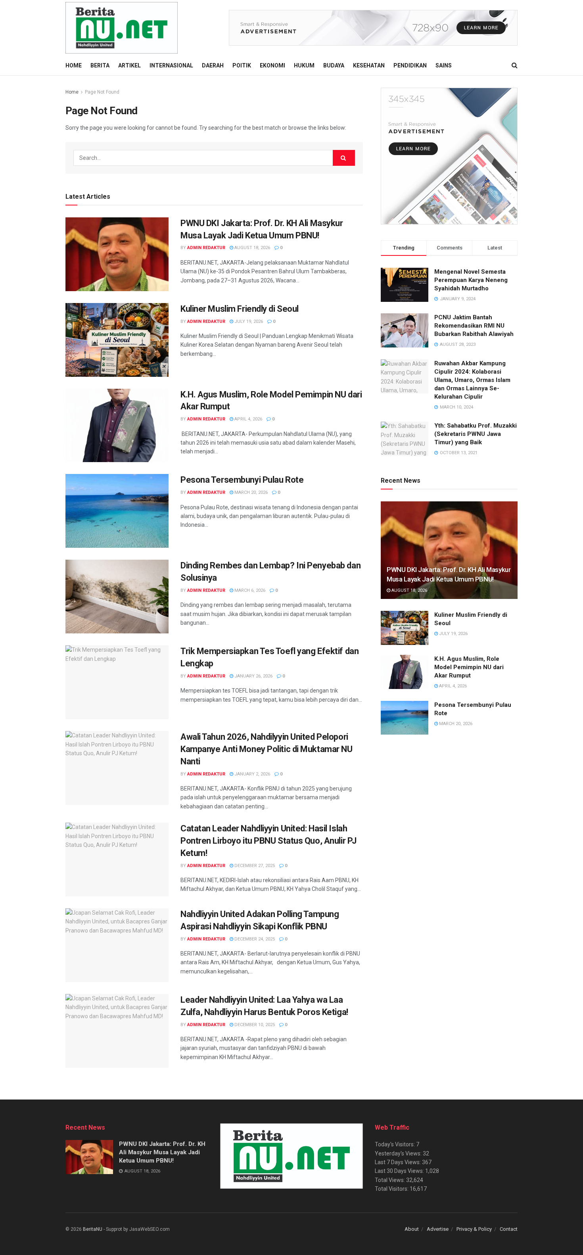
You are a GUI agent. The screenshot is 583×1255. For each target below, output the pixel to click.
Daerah (213, 65)
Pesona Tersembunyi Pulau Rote (241, 480)
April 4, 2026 (247, 419)
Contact (509, 1229)
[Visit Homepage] (121, 28)
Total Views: (390, 1180)
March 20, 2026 (250, 492)
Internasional (171, 65)
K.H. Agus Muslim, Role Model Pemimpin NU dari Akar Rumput (469, 667)
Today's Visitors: (395, 1144)
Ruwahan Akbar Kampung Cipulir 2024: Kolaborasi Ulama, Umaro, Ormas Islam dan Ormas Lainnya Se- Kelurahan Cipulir (472, 380)
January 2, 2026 (251, 774)
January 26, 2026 (252, 676)
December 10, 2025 (254, 1024)
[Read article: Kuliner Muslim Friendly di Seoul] (117, 340)
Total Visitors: (392, 1189)
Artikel (129, 65)
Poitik (241, 65)
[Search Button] (515, 65)
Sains (443, 65)
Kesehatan (369, 65)
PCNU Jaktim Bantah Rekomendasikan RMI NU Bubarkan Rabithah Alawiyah (474, 326)
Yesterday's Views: (399, 1153)
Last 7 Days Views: (398, 1162)
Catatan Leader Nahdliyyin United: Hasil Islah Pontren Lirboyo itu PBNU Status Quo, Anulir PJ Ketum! (268, 840)
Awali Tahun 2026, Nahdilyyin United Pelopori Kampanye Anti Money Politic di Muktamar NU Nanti (266, 749)
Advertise (438, 1229)
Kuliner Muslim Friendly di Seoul (239, 309)
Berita (99, 65)
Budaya (333, 65)
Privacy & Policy (474, 1229)
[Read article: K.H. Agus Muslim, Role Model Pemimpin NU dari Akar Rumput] (117, 425)
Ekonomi (272, 65)
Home (73, 65)
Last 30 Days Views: (400, 1171)
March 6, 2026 (249, 590)
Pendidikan (410, 65)
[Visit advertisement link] (373, 28)
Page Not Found (102, 92)
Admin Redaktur (206, 247)
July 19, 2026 (248, 321)
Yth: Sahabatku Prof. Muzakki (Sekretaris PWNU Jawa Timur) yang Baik (475, 434)
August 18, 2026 (251, 247)
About (412, 1229)
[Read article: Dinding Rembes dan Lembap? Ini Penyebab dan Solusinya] (117, 596)
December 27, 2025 (254, 865)
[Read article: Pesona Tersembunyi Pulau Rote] (117, 511)
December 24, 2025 (254, 939)
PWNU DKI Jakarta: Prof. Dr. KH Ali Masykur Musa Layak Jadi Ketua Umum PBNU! (162, 1152)
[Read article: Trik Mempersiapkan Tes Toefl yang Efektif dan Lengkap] (117, 682)
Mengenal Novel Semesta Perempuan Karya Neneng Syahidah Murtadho (471, 280)
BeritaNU (92, 1229)
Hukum (304, 65)
